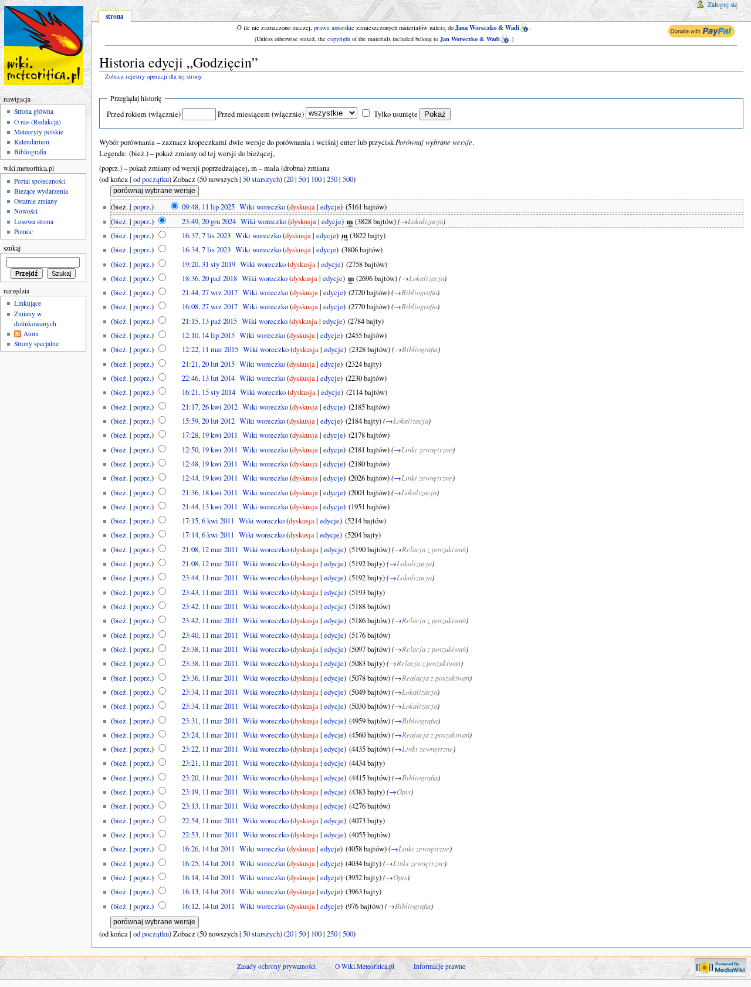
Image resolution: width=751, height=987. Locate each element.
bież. (120, 222)
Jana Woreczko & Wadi (487, 27)
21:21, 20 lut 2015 (208, 364)
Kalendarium (31, 141)
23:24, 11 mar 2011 (210, 735)
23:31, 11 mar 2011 (210, 721)
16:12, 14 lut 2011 (208, 906)
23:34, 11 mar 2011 (210, 692)
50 (302, 179)
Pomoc (23, 231)
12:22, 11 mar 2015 (210, 349)
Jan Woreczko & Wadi (470, 39)
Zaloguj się (723, 4)
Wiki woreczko (262, 207)
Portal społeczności (40, 181)
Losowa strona (33, 221)
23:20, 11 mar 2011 (210, 778)
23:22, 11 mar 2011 (210, 749)
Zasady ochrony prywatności (276, 966)
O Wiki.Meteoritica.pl (364, 966)
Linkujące (27, 303)
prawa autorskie (334, 27)
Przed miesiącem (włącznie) (261, 114)
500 (348, 179)
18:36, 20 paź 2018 (209, 278)
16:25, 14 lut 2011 (208, 863)
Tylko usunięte (396, 114)
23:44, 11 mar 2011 (210, 578)
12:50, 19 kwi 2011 (210, 450)
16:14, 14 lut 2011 (208, 878)
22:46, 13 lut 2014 (208, 378)
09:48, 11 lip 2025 (208, 207)
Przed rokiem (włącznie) (144, 114)
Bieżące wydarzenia (41, 191)
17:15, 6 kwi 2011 (208, 521)
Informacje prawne (439, 966)
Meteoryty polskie (38, 131)
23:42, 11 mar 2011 (210, 606)
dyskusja (302, 207)
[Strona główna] (45, 45)
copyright (338, 39)
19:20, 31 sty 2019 (208, 264)
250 (332, 179)
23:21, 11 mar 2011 (210, 763)
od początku (151, 179)
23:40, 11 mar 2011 (210, 635)
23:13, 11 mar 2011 (210, 806)
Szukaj (12, 248)
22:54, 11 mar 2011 (210, 821)
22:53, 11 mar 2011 (210, 835)
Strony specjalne (36, 343)
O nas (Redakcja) (37, 121)
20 (289, 179)
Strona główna (33, 111)
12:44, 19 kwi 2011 (210, 478)
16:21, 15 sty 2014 (208, 392)
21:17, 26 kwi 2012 (210, 407)
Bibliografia (30, 151)
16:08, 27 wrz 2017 (210, 307)
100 (316, 179)
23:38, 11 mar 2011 (210, 649)
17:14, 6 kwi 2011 (208, 535)
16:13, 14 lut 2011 (208, 892)
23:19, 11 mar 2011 (210, 792)
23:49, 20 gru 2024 (209, 222)
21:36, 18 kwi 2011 (210, 493)
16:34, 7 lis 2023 (206, 250)
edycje (330, 207)
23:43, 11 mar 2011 (210, 592)
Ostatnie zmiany (35, 201)
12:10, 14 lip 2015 (208, 335)
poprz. (142, 207)
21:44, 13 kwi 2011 (210, 507)
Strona (115, 16)
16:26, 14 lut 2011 (208, 849)
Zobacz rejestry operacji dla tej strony (153, 76)
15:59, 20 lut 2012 (208, 421)
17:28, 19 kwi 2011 (210, 435)
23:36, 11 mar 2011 (210, 678)
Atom (31, 333)
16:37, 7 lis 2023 (206, 236)
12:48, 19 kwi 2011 (210, 464)
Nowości (26, 211)
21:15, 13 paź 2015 (209, 321)
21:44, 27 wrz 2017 (210, 293)
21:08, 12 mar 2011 (210, 550)
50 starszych (261, 179)
